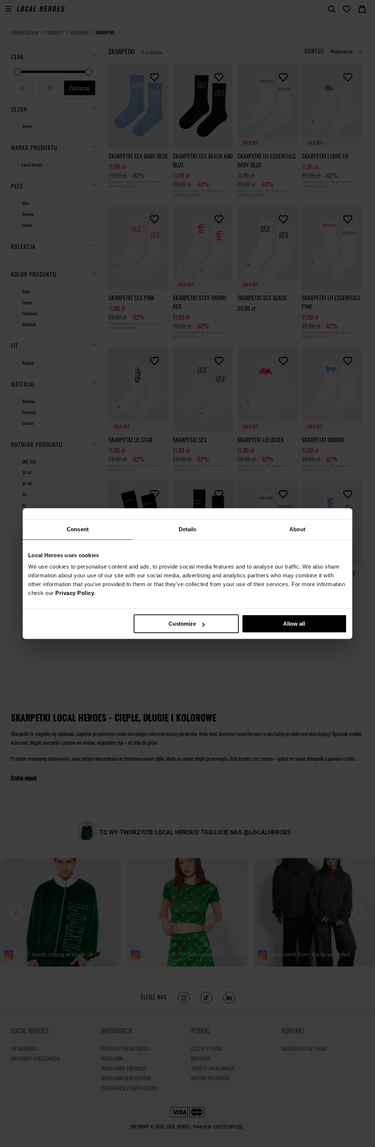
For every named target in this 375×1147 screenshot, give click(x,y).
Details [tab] (188, 529)
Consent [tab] (78, 529)
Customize (182, 624)
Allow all (294, 624)
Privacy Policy (74, 593)
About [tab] (297, 529)
